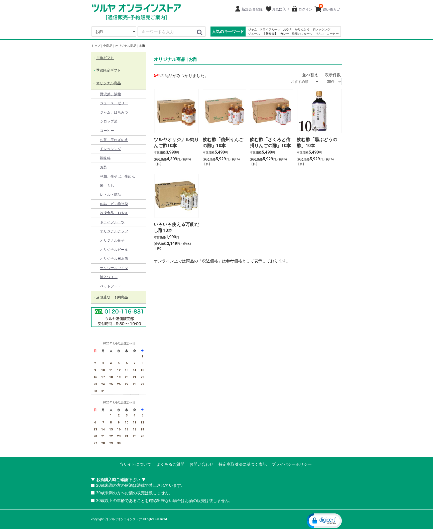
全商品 (107, 46)
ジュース (254, 34)
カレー (284, 34)
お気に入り (280, 9)
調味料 (105, 158)
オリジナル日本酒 (114, 259)
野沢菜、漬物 (110, 94)
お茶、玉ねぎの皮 (114, 140)
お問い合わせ (201, 464)
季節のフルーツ (302, 34)
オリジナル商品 (125, 46)
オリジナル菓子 (112, 240)
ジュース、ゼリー (114, 103)
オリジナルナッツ (114, 231)
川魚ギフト (105, 58)
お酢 (142, 46)
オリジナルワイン (114, 268)
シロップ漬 (109, 122)
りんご (319, 34)
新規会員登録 (252, 9)
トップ (95, 46)
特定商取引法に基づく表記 (243, 464)
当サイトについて (135, 464)
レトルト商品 (110, 195)
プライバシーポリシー (292, 464)
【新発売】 (270, 34)
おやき (287, 29)
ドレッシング (321, 29)
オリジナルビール (114, 250)
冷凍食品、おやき (114, 213)
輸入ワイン (109, 277)
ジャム (252, 29)
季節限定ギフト (108, 71)
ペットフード (110, 286)
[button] (324, 520)
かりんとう (302, 29)
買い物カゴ (330, 8)
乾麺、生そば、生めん (117, 176)
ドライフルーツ (270, 29)
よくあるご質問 (170, 464)
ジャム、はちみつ (114, 112)
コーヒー (333, 34)
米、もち (107, 186)
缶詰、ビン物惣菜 (114, 204)
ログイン (305, 9)
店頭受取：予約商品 (112, 297)
